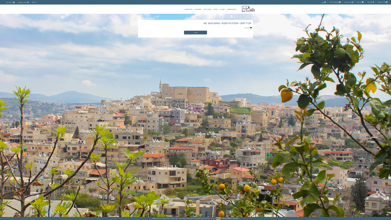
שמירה (195, 32)
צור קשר (359, 2)
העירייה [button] (222, 9)
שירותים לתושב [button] (231, 9)
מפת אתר (370, 2)
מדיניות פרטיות (205, 218)
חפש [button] (33, 2)
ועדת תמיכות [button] (188, 9)
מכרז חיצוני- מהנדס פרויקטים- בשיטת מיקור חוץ (227, 23)
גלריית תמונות (382, 2)
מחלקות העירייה (334, 2)
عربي (322, 2)
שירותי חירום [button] (207, 9)
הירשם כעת (9, 2)
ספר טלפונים (348, 2)
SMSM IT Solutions (233, 218)
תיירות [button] (216, 9)
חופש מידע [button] (198, 9)
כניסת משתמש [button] (22, 2)
